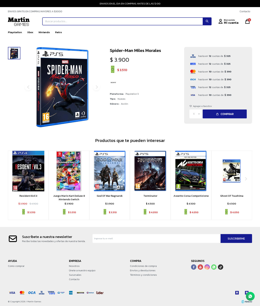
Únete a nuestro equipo (82, 270)
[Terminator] (150, 171)
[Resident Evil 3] (28, 171)
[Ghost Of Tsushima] (231, 171)
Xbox (30, 32)
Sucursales (75, 275)
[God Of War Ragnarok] (109, 171)
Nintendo (44, 32)
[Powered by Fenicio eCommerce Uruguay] (246, 301)
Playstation (15, 32)
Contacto (245, 11)
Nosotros (74, 266)
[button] (207, 21)
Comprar (227, 114)
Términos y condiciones (143, 275)
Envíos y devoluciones (142, 270)
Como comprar (16, 266)
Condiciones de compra (143, 266)
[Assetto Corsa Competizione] (191, 171)
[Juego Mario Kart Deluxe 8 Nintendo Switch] (69, 171)
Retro (58, 32)
